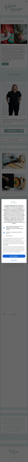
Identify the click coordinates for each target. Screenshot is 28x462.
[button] (14, 236)
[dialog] (14, 231)
